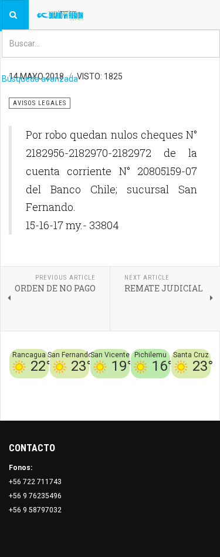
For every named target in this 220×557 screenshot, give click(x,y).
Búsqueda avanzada (40, 78)
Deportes (96, 385)
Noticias (196, 399)
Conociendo (35, 385)
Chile (68, 385)
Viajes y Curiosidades (154, 385)
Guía (203, 385)
